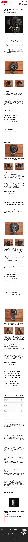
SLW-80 (9, 459)
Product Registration (10, 532)
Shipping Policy (16, 531)
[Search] (20, 4)
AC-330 (22, 474)
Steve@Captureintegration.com (10, 516)
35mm (9, 481)
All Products (9, 531)
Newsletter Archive (10, 533)
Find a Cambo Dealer (3, 534)
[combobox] (11, 4)
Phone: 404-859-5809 (3, 531)
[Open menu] (26, 1)
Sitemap (9, 534)
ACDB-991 (10, 458)
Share (5, 524)
